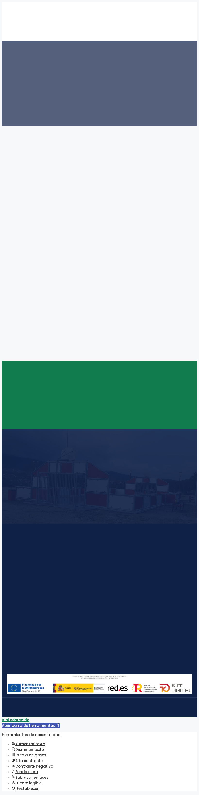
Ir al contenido (15, 719)
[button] (31, 725)
